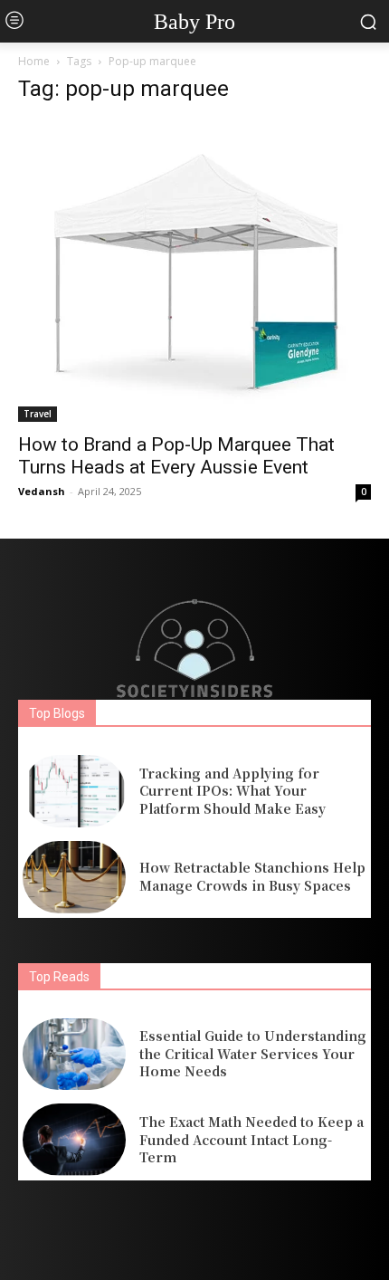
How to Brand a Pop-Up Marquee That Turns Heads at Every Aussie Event (176, 456)
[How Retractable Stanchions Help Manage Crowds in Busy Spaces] (74, 877)
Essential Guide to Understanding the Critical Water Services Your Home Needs (252, 1053)
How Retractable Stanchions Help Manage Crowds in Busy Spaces (252, 876)
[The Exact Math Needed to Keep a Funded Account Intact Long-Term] (74, 1139)
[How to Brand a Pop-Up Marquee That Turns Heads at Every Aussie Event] (194, 271)
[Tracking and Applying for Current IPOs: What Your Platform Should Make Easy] (74, 791)
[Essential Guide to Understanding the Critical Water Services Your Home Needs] (74, 1054)
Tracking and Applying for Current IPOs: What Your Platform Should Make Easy (232, 790)
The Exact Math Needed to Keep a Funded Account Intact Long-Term (251, 1139)
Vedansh (41, 491)
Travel (38, 413)
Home (34, 61)
